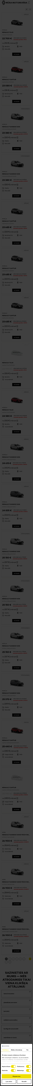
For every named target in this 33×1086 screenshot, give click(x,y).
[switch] (28, 1066)
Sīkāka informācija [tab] (16, 1050)
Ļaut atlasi (9, 1081)
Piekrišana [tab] (5, 1050)
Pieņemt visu (16, 1076)
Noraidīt (24, 1081)
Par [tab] (27, 1050)
